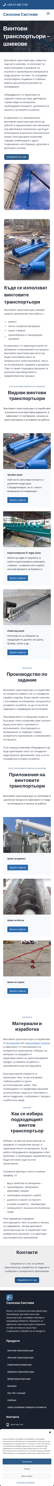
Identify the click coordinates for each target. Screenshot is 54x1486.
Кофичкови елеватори (19, 1364)
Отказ (27, 1468)
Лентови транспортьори (20, 1357)
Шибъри (11, 1400)
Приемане (27, 1461)
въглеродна (13, 1043)
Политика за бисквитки (26, 1482)
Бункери (12, 1386)
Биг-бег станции (16, 1393)
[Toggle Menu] (48, 13)
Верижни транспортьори (20, 1371)
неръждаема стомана (37, 1043)
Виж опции (27, 1476)
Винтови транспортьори (20, 1350)
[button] (50, 1432)
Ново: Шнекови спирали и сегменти (26, 1407)
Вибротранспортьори (19, 1379)
